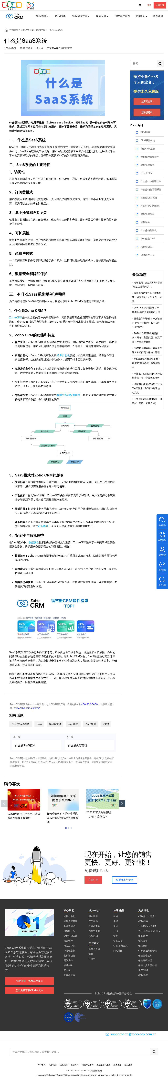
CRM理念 (40, 30)
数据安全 (34, 542)
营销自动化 (69, 955)
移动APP (68, 965)
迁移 (115, 931)
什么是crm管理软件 (151, 181)
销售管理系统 (147, 165)
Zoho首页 (41, 1065)
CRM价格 (60, 16)
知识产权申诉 (88, 1065)
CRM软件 (143, 936)
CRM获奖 (118, 941)
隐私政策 (128, 1065)
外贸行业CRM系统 (150, 206)
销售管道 (142, 945)
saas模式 (73, 724)
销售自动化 (63, 355)
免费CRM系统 (148, 148)
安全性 (67, 970)
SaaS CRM (55, 724)
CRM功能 (41, 16)
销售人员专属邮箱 (147, 965)
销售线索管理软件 (150, 156)
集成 (115, 921)
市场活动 (93, 936)
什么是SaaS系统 (21, 724)
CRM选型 (143, 975)
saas (39, 724)
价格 (115, 916)
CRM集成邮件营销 (147, 950)
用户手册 (93, 916)
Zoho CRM (15, 317)
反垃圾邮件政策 (103, 1065)
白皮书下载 (94, 931)
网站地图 (118, 950)
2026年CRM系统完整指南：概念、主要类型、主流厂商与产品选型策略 (147, 337)
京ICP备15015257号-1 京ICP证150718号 (114, 1075)
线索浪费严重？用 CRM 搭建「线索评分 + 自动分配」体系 (147, 297)
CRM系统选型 (27, 30)
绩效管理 (68, 941)
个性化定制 (69, 950)
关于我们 (53, 1065)
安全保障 (75, 1065)
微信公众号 (94, 949)
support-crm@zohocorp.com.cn (133, 1034)
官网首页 (14, 30)
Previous (4, 803)
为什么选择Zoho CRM (149, 931)
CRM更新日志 (120, 945)
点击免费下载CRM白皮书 (29, 990)
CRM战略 (143, 921)
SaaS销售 (90, 724)
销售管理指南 (147, 214)
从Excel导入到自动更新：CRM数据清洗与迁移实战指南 (146, 362)
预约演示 (147, 112)
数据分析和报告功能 (68, 395)
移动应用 (101, 16)
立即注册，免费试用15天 (29, 980)
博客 (115, 936)
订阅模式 (43, 526)
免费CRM (143, 970)
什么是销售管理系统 (151, 189)
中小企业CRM (148, 238)
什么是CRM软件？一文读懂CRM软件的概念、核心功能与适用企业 (147, 322)
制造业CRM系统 (149, 197)
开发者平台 (69, 975)
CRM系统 (145, 132)
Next (122, 803)
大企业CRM (147, 246)
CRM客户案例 (122, 16)
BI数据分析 (69, 931)
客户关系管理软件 (16, 952)
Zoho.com (18, 5)
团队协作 (68, 960)
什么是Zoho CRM (147, 926)
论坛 (115, 926)
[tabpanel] (24, 804)
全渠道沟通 (69, 926)
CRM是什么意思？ (147, 916)
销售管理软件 (145, 955)
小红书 (92, 959)
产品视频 (93, 921)
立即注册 (160, 5)
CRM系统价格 (148, 140)
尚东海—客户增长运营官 (59, 48)
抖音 (91, 954)
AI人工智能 (69, 945)
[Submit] (154, 1051)
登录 (149, 5)
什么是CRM (147, 173)
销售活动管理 (70, 936)
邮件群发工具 (147, 255)
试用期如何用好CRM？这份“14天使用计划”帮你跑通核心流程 (147, 388)
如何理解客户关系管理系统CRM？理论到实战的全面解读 (62, 818)
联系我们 (158, 16)
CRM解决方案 (79, 16)
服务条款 (117, 1065)
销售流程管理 (70, 921)
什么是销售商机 (149, 230)
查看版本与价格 (124, 879)
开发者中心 (94, 926)
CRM (106, 724)
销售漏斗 (145, 222)
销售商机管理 (145, 960)
